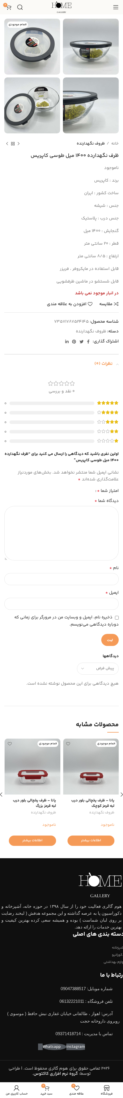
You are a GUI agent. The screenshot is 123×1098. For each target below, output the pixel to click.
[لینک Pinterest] (74, 341)
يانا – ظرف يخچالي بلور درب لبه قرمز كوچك (92, 803)
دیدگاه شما (106, 501)
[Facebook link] (88, 341)
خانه (114, 144)
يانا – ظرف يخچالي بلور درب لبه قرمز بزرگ (34, 803)
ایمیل (112, 592)
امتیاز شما (108, 491)
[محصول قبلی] (18, 144)
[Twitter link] (81, 341)
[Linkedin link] (67, 341)
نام (114, 568)
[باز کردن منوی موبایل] (116, 7)
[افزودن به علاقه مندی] (68, 744)
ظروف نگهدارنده (91, 144)
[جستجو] (20, 7)
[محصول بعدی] (7, 144)
